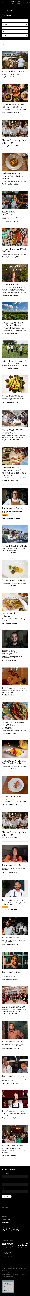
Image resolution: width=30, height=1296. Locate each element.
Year (4, 20)
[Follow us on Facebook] (8, 1229)
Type (4, 31)
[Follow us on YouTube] (17, 1229)
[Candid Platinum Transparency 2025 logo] (8, 1292)
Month (5, 24)
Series (4, 35)
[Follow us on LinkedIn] (12, 1229)
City (4, 28)
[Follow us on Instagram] (3, 1229)
